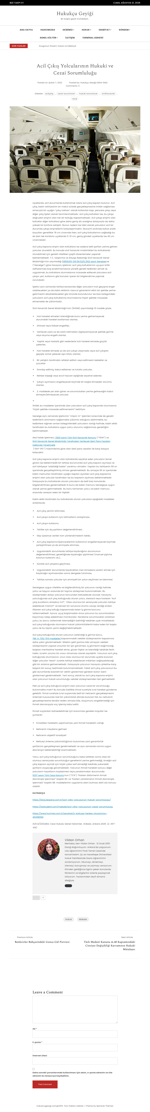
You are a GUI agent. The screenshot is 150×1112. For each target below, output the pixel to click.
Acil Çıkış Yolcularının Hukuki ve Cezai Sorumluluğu (75, 70)
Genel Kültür (48, 37)
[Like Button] (36, 898)
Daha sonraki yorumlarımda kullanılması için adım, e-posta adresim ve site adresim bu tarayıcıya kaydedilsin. (72, 1074)
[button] (138, 46)
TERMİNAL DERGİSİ (92, 37)
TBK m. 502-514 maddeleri (47, 638)
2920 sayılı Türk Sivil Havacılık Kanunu (75, 437)
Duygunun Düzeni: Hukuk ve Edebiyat (57, 46)
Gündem (124, 29)
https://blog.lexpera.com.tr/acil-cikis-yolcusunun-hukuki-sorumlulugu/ (72, 799)
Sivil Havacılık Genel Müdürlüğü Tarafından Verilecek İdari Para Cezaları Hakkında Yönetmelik (71, 443)
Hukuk (86, 29)
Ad (35, 1028)
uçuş (74, 98)
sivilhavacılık (108, 93)
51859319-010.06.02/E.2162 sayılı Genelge (84, 261)
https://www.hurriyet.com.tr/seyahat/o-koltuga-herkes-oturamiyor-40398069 (70, 815)
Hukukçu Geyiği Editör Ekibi (94, 82)
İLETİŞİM (70, 37)
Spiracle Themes (105, 1106)
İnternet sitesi (40, 1055)
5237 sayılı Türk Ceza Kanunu (48, 775)
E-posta (37, 1042)
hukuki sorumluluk (88, 93)
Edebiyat (104, 29)
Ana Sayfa (26, 29)
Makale (83, 919)
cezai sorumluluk (66, 93)
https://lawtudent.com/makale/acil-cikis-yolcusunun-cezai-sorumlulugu (73, 806)
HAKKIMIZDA (47, 29)
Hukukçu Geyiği (75, 13)
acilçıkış (49, 93)
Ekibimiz (68, 29)
